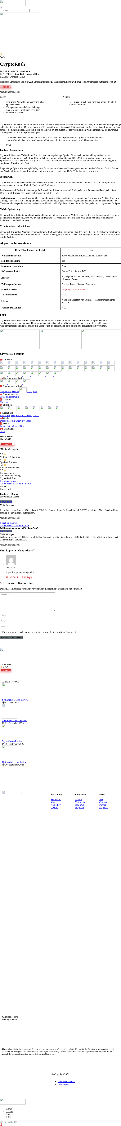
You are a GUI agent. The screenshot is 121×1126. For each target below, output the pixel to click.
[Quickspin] (88, 370)
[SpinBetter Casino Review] (9, 718)
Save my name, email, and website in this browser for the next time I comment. (39, 632)
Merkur (78, 799)
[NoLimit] (27, 370)
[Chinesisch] (4, 410)
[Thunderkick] (34, 375)
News (8, 1116)
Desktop (4, 421)
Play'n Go (79, 805)
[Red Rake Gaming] (96, 370)
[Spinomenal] (19, 375)
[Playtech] (65, 370)
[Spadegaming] (11, 375)
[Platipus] (42, 370)
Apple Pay (56, 805)
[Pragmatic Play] (73, 370)
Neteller (15, 391)
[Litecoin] (19, 383)
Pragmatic (79, 807)
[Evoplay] (73, 364)
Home (9, 1108)
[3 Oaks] (4, 364)
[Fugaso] (88, 364)
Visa (35, 391)
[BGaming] (42, 364)
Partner (102, 805)
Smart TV (20, 421)
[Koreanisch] (29, 410)
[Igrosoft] (4, 370)
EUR (13, 415)
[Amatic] (11, 364)
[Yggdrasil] (57, 375)
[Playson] (57, 370)
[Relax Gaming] (111, 370)
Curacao (4, 402)
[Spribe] (27, 375)
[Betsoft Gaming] (34, 364)
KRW (19, 415)
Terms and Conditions (66, 1082)
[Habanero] (111, 364)
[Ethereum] (11, 383)
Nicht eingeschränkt (9, 396)
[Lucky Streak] (11, 370)
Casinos (103, 802)
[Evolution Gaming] (65, 364)
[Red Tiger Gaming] (103, 370)
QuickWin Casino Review (14, 762)
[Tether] (26, 383)
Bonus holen (6, 501)
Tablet (28, 421)
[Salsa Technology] (4, 375)
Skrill (29, 391)
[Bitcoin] (4, 383)
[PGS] (34, 370)
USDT (36, 415)
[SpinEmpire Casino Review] (9, 697)
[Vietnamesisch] (59, 410)
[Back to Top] (1, 1124)
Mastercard (56, 799)
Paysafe (54, 807)
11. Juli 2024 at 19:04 (16, 577)
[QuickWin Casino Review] (9, 759)
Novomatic (80, 802)
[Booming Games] (50, 364)
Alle (101, 799)
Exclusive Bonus (8, 481)
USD (29, 415)
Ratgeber (103, 807)
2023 (2, 431)
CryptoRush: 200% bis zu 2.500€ (15, 483)
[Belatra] (27, 364)
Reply (29, 577)
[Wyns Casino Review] (9, 738)
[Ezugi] (80, 364)
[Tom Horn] (42, 375)
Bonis (8, 1114)
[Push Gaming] (80, 370)
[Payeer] (23, 391)
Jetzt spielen (5, 87)
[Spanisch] (52, 410)
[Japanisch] (21, 410)
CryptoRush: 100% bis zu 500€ (14, 525)
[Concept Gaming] (57, 364)
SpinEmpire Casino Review (15, 699)
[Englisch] (12, 410)
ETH (7, 415)
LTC (24, 415)
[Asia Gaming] (19, 364)
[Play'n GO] (50, 370)
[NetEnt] (19, 370)
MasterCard (5, 391)
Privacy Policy (63, 1084)
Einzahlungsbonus (8, 523)
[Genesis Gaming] (103, 364)
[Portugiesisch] (36, 410)
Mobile (11, 421)
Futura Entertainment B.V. (12, 426)
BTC (2, 415)
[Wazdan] (50, 375)
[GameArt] (96, 364)
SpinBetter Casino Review (14, 720)
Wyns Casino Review (12, 741)
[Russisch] (44, 410)
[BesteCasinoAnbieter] (13, 4)
